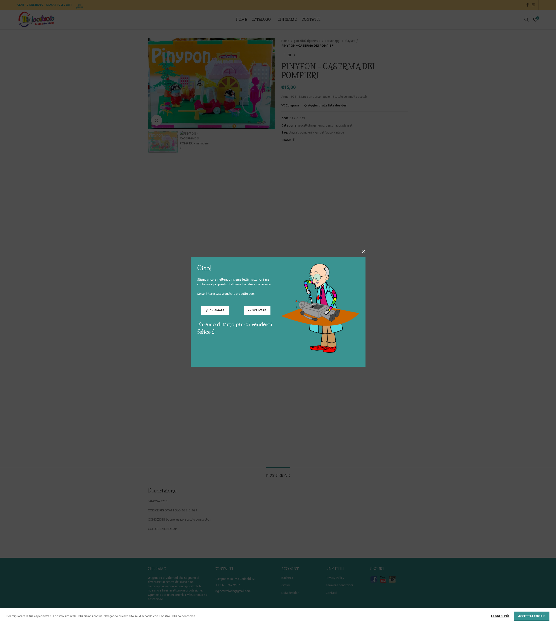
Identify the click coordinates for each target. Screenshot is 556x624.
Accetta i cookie (531, 615)
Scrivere (259, 310)
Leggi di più (500, 615)
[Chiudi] (363, 251)
